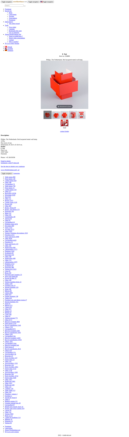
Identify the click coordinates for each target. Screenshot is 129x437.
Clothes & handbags (12, 417)
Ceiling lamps (10, 180)
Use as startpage (14, 32)
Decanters (9, 226)
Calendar (12, 29)
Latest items (12, 14)
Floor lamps (10, 179)
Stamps (8, 311)
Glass (7, 271)
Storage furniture (11, 287)
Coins (8, 314)
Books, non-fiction (12, 209)
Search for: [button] (8, 11)
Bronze (9, 200)
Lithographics (11, 249)
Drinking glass (11, 224)
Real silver (10, 193)
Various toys (10, 269)
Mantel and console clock (14, 407)
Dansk (9, 47)
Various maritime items (13, 282)
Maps (8, 213)
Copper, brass (11, 202)
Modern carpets (11, 401)
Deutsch (10, 50)
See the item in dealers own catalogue (13, 166)
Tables (9, 284)
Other (8, 182)
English (10, 49)
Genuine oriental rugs (13, 403)
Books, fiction (10, 208)
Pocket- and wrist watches (14, 408)
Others (9, 327)
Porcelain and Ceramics (13, 275)
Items (10, 13)
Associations (13, 18)
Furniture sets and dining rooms (16, 300)
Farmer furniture (11, 296)
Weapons (9, 421)
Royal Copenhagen (13, 325)
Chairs (9, 293)
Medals (8, 313)
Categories (16, 173)
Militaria (8, 419)
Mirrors (8, 291)
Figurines (9, 235)
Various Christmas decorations (16, 233)
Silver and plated (11, 276)
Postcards (9, 211)
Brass (8, 273)
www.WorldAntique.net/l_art (10, 170)
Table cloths (10, 390)
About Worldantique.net (12, 430)
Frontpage (8, 9)
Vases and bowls (12, 237)
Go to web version (13, 432)
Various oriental (11, 318)
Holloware (10, 381)
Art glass (9, 229)
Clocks (8, 410)
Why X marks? (14, 42)
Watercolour (10, 247)
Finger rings (10, 360)
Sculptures (9, 253)
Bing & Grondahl (12, 322)
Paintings (9, 251)
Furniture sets (10, 285)
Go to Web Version (13, 43)
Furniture (8, 396)
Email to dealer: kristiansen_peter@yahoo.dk (10, 162)
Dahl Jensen (10, 323)
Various (9, 414)
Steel (8, 197)
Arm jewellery (10, 354)
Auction (11, 16)
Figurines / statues (11, 394)
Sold (64, 128)
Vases (8, 227)
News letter (12, 27)
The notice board (14, 23)
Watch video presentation (17, 38)
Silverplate (10, 195)
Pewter (8, 204)
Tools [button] (6, 25)
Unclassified (10, 184)
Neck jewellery (11, 358)
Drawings (9, 255)
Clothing (9, 388)
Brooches (9, 356)
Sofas (8, 289)
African (8, 218)
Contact (11, 40)
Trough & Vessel (11, 398)
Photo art (9, 416)
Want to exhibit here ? (16, 36)
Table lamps (10, 177)
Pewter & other (11, 278)
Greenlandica (10, 217)
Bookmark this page (15, 31)
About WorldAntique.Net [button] (13, 34)
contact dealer (64, 131)
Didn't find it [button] (9, 22)
